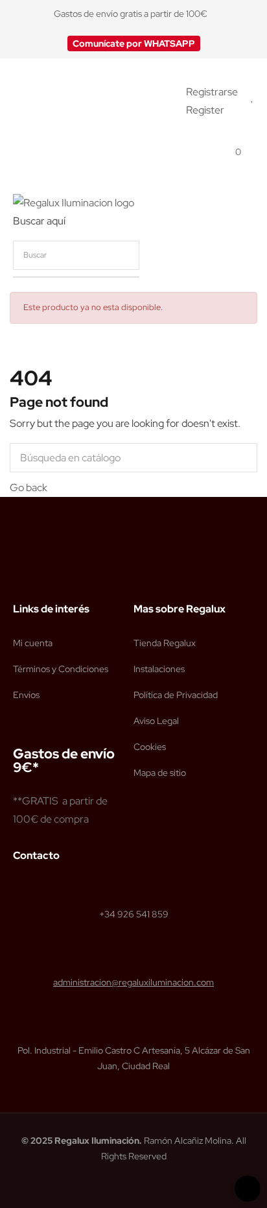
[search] (238, 255)
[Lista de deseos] (252, 97)
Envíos (26, 695)
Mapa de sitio (160, 773)
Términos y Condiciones (60, 669)
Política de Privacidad (176, 695)
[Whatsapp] (68, 576)
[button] (133, 43)
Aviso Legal (156, 721)
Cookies (150, 747)
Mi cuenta (32, 643)
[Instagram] (43, 576)
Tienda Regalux (165, 643)
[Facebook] (19, 576)
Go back (28, 487)
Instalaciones (159, 669)
